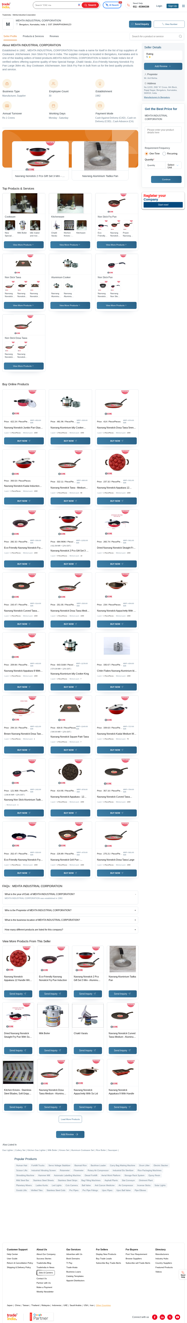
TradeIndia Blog (44, 1263)
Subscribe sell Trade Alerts (138, 1263)
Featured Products (164, 1267)
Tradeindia (6, 15)
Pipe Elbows (140, 1190)
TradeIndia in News (45, 1267)
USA (86, 1305)
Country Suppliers (163, 1263)
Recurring (172, 153)
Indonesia (56, 1305)
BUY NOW (22, 441)
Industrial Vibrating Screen (43, 1170)
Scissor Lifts (21, 1170)
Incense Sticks (143, 1185)
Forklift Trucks (37, 1165)
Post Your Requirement (136, 1254)
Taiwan (25, 1305)
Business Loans (73, 1272)
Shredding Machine (25, 1175)
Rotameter (65, 1170)
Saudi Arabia (75, 1305)
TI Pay (69, 1263)
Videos (158, 1272)
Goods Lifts (21, 1190)
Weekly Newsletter (45, 1291)
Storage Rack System (134, 1175)
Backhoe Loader (98, 1165)
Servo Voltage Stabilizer (59, 1165)
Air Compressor (126, 1185)
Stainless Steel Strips (67, 1180)
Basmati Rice (81, 1165)
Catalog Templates (75, 1276)
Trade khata (71, 1267)
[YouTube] (177, 1317)
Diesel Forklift (91, 1175)
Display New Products (106, 1254)
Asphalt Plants (111, 1180)
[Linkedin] (162, 1317)
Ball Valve (86, 1185)
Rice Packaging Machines (149, 1170)
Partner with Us (44, 1283)
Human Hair (21, 1165)
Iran (92, 1305)
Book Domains (73, 1258)
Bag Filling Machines (91, 1180)
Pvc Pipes (73, 1190)
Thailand (35, 1305)
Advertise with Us (74, 1254)
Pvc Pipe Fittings (90, 1190)
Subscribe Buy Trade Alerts (108, 1263)
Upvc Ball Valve (123, 1190)
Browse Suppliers (134, 1258)
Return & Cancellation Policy (20, 1263)
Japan (10, 1305)
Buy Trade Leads (104, 1258)
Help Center (12, 1254)
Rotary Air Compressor (98, 1170)
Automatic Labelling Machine (67, 1175)
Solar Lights (160, 1185)
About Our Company (46, 1254)
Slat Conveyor (128, 1180)
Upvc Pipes (107, 1190)
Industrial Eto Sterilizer (123, 1170)
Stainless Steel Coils (56, 1190)
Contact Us (42, 1278)
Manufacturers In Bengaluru (157, 97)
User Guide (12, 1258)
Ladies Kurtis (42, 1185)
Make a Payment (44, 1287)
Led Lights (57, 1185)
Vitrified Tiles (37, 1190)
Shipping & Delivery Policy (19, 1267)
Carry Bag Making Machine (122, 1165)
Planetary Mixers (24, 1185)
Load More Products (70, 1119)
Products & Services (33, 36)
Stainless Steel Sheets (43, 1180)
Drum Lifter (144, 1165)
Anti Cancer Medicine (105, 1185)
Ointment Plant (146, 1180)
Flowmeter (79, 1170)
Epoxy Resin (154, 1175)
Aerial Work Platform (110, 1175)
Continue (166, 179)
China (17, 1305)
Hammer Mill (44, 1175)
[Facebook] (154, 1317)
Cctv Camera (72, 1185)
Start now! (163, 204)
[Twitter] (169, 1317)
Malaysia (45, 1305)
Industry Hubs (161, 1258)
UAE (65, 1305)
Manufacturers (162, 1254)
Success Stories (44, 1258)
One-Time (154, 153)
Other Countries (103, 1305)
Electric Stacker (161, 1165)
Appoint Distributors (75, 1280)
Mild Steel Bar (22, 1180)
